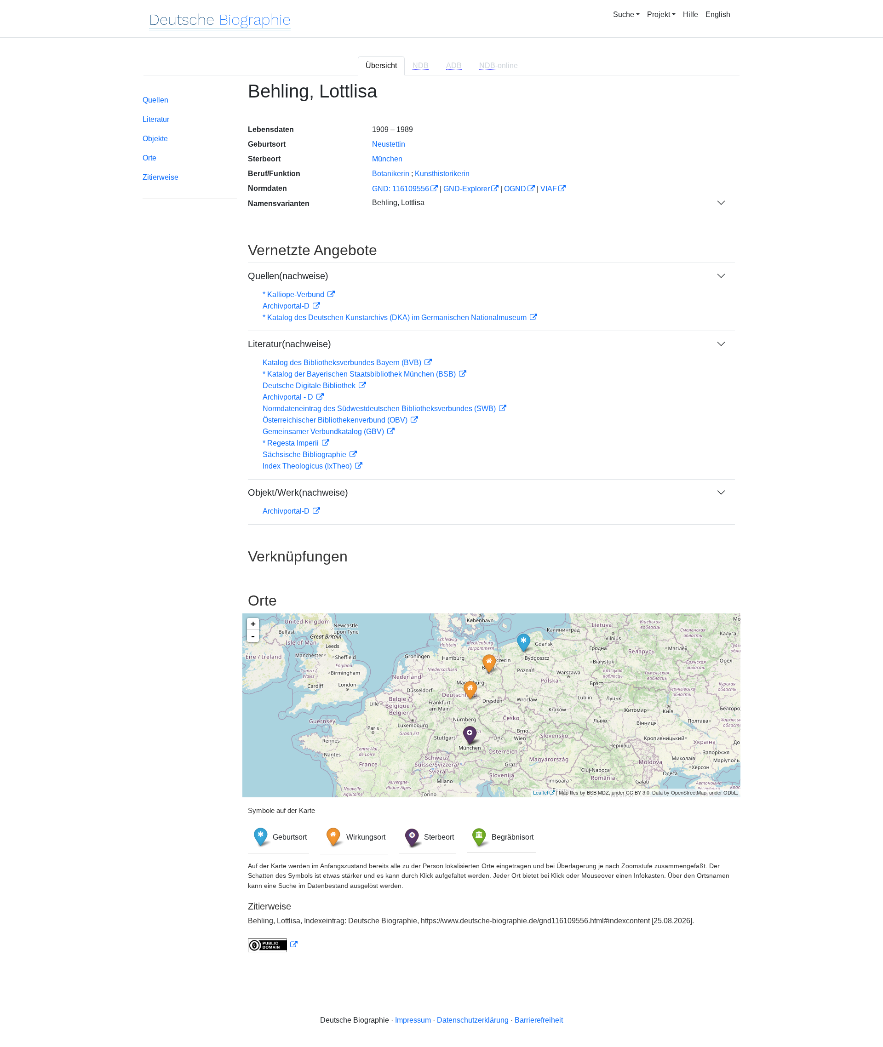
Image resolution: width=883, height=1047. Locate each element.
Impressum (413, 1020)
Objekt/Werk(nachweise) (298, 492)
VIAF (548, 189)
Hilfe (690, 14)
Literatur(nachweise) (289, 344)
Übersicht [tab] (381, 65)
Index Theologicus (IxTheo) (308, 466)
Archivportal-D (287, 306)
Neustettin (388, 144)
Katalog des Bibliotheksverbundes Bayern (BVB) (343, 362)
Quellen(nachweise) (288, 276)
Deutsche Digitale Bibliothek (310, 385)
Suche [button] (623, 14)
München (387, 159)
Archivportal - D (289, 397)
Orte (149, 158)
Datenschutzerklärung (473, 1020)
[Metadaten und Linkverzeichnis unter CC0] (273, 945)
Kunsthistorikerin (442, 173)
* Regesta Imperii (292, 443)
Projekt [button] (658, 14)
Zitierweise (160, 177)
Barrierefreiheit (539, 1020)
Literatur (156, 119)
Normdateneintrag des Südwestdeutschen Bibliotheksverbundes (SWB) (380, 408)
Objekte (155, 139)
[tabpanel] (441, 522)
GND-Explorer (466, 189)
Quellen (155, 100)
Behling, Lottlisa (398, 202)
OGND (515, 189)
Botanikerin (390, 173)
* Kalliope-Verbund (294, 294)
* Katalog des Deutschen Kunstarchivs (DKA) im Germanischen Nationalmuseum (395, 317)
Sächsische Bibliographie (305, 454)
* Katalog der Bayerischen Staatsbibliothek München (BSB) (360, 374)
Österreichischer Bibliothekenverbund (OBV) (336, 420)
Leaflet (540, 792)
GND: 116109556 (400, 189)
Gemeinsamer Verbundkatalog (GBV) (324, 431)
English (717, 14)
